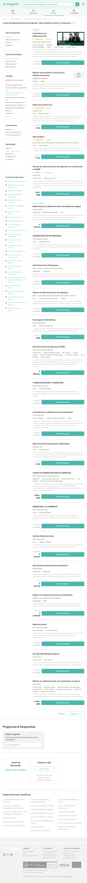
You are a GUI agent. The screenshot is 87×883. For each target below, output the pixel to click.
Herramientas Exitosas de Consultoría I (50, 565)
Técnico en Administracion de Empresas (50, 292)
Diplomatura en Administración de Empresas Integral (57, 206)
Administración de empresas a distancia (37, 19)
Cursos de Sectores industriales (70, 823)
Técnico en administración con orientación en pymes (56, 681)
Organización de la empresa (15, 105)
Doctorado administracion (16, 221)
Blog (24, 853)
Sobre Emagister (28, 851)
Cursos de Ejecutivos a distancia (15, 309)
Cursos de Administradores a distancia (17, 304)
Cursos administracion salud (17, 230)
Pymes (8, 111)
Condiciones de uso (49, 853)
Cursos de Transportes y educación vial (67, 828)
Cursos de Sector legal (66, 812)
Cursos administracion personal (15, 267)
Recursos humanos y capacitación (16, 88)
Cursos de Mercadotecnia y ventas (68, 800)
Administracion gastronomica (17, 181)
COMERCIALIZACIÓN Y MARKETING (48, 382)
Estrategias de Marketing (44, 320)
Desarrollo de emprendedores (15, 108)
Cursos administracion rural (16, 251)
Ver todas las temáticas (30, 856)
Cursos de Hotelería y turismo (41, 817)
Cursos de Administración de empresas (14, 800)
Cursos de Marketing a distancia (15, 287)
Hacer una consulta (16, 769)
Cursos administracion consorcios (15, 226)
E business (9, 113)
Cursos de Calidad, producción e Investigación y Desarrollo (15, 813)
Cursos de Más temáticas (39, 830)
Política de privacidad (50, 856)
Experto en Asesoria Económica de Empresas (52, 595)
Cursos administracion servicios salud (15, 256)
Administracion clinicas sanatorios (15, 201)
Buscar (77, 4)
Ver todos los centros (70, 858)
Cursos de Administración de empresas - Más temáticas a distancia (17, 280)
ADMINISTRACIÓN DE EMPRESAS (47, 236)
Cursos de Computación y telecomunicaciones (40, 800)
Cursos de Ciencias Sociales (13, 822)
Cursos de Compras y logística (14, 825)
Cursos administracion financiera (15, 262)
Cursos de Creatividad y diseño (42, 806)
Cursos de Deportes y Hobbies (41, 809)
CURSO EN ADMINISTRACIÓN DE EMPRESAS (52, 473)
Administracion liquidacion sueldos (16, 207)
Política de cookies (49, 858)
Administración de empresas (15, 80)
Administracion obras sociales (14, 213)
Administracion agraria (15, 191)
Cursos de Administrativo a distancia (16, 292)
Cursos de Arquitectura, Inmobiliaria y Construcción (13, 807)
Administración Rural (42, 105)
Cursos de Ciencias (10, 818)
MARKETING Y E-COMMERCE (45, 506)
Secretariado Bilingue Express (46, 654)
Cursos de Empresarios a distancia (16, 298)
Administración (40, 624)
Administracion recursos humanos (15, 247)
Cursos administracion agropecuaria (15, 235)
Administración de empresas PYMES (49, 346)
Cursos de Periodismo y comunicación (67, 807)
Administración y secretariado (15, 97)
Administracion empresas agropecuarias (16, 186)
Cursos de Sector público (67, 815)
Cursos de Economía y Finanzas (42, 813)
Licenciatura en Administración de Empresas (53, 412)
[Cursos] (11, 5)
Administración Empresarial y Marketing (51, 443)
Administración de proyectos (15, 102)
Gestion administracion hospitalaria (15, 195)
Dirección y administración (14, 85)
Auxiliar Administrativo (43, 536)
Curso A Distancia (16, 19)
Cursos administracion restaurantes (15, 273)
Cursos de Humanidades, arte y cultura (42, 822)
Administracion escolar (15, 217)
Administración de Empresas (45, 265)
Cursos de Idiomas (37, 827)
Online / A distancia (12, 151)
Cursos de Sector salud (66, 819)
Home (5, 19)
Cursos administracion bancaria (15, 241)
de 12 (62, 714)
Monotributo (38, 137)
